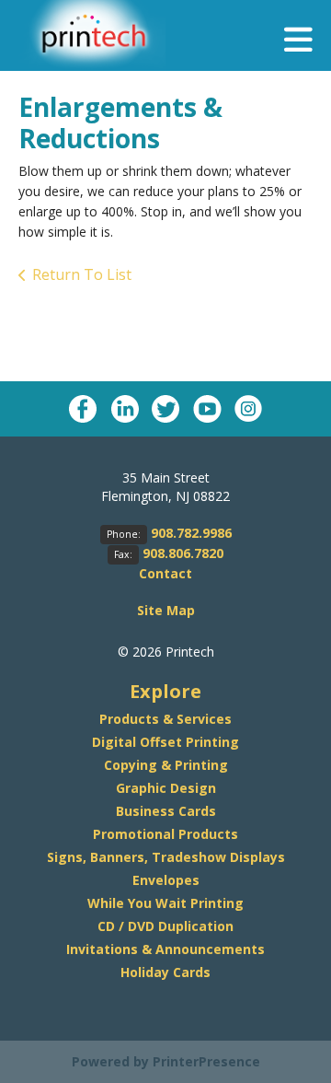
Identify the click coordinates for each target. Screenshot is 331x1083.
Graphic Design (166, 788)
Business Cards (166, 811)
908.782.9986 (191, 533)
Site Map (166, 610)
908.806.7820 (183, 553)
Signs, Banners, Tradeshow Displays (166, 857)
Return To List (81, 274)
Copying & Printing (166, 765)
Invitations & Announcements (165, 949)
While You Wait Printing (165, 903)
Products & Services (165, 719)
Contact (165, 573)
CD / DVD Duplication (165, 926)
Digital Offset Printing (165, 742)
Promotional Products (165, 834)
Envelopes (166, 880)
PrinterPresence (206, 1061)
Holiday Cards (165, 972)
